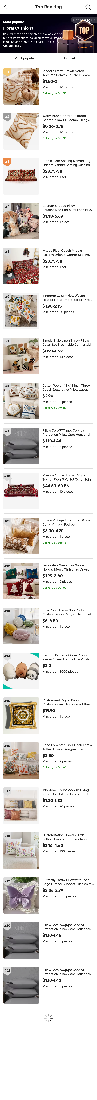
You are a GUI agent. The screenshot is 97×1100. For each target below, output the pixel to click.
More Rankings (82, 20)
